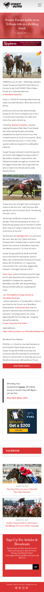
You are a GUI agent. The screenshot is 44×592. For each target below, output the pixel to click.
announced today (22, 307)
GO (35, 567)
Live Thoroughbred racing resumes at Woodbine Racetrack (18, 296)
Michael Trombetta (19, 125)
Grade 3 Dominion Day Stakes (15, 323)
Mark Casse (7, 274)
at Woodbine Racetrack (12, 94)
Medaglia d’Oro (23, 236)
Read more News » (22, 366)
